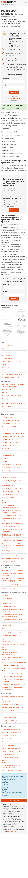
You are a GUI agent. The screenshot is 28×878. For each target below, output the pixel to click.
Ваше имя (6, 78)
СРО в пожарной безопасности (11, 144)
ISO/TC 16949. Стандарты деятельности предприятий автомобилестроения (13, 481)
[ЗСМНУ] (7, 330)
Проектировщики (7, 598)
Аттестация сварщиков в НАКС (10, 704)
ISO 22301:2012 (6, 452)
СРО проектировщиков (8, 138)
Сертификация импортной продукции (12, 523)
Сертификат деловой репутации (11, 468)
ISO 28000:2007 (6, 458)
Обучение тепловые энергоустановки (12, 676)
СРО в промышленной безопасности (12, 153)
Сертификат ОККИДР (8, 498)
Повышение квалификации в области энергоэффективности (12, 636)
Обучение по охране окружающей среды (13, 645)
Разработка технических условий (11, 770)
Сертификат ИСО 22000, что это (11, 474)
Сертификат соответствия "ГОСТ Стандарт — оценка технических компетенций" (13, 539)
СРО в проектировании (10, 190)
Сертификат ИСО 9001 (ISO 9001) (11, 420)
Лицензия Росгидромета (9, 410)
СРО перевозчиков (7, 150)
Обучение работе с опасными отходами (13, 684)
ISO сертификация (7, 417)
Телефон (5, 85)
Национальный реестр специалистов (12, 570)
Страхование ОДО (7, 739)
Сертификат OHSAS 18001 (9, 427)
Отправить (14, 92)
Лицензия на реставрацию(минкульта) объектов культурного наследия (13, 385)
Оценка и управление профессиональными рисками (10, 506)
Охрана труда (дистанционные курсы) (12, 632)
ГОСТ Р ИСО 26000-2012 (8, 455)
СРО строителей (6, 135)
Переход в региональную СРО (10, 754)
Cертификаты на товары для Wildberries (13, 558)
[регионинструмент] (7, 313)
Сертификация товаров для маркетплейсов (9, 551)
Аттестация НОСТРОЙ (8, 711)
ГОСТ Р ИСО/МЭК (7, 461)
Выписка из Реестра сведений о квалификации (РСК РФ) (11, 766)
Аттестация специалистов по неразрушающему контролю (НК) (11, 721)
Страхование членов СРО (9, 735)
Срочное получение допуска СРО (11, 751)
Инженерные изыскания (9, 606)
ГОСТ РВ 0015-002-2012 (8, 445)
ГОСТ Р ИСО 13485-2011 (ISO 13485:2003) (13, 442)
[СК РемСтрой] (21, 314)
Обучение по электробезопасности (12, 673)
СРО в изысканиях (9, 192)
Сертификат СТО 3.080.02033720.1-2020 (13, 488)
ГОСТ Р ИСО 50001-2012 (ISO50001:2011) (13, 433)
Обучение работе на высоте (10, 665)
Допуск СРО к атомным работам (11, 748)
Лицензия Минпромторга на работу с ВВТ (14, 403)
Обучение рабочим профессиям (11, 629)
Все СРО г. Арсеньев (7, 346)
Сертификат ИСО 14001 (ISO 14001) (11, 423)
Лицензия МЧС (6, 392)
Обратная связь (11, 831)
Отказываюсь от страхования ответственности (12, 203)
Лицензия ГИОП (6, 389)
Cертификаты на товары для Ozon (11, 555)
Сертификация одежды (8, 561)
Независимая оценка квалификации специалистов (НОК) (12, 688)
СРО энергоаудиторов (8, 141)
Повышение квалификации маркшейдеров (9, 624)
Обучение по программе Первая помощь (14, 662)
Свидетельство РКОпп (8, 485)
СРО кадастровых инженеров (10, 156)
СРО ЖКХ (4, 147)
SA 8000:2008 (5, 449)
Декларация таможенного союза (11, 515)
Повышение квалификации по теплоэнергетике (10, 653)
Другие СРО (13, 147)
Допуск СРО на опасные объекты (11, 732)
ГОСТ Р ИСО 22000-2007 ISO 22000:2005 (13, 436)
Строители (5, 595)
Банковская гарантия (8, 742)
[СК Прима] (21, 330)
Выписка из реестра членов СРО (11, 757)
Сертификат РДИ (6, 471)
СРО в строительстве (10, 188)
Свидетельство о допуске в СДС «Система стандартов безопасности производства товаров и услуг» (13, 545)
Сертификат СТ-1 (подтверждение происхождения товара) (11, 511)
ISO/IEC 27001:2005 (7, 430)
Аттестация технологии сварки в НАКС (13, 707)
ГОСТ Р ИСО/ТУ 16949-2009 (9, 439)
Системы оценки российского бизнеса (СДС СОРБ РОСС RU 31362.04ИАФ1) (13, 535)
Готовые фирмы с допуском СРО (11, 729)
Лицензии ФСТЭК (7, 407)
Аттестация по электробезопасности (12, 696)
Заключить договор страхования (13, 201)
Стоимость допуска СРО (9, 745)
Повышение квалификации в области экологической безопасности (12, 615)
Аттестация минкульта (8, 714)
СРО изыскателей (18, 135)
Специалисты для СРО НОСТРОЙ (11, 585)
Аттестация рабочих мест (9, 717)
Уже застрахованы (9, 206)
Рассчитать (14, 210)
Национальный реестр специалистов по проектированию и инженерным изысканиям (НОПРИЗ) (13, 580)
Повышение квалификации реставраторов (9, 602)
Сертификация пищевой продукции (12, 526)
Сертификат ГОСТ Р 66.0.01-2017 (11, 491)
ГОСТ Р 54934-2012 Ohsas (9, 477)
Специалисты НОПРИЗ (8, 588)
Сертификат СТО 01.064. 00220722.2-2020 (13, 494)
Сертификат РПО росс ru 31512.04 (11, 464)
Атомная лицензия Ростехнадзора (11, 395)
